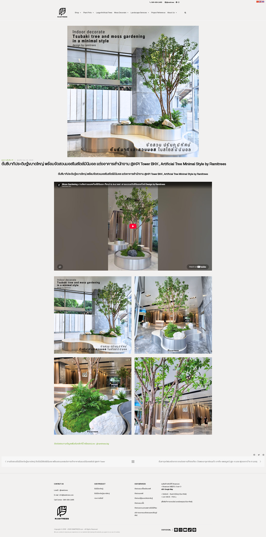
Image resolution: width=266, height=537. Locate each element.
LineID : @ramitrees (61, 490)
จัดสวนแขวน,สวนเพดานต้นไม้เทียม (146, 508)
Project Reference (158, 13)
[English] (260, 1)
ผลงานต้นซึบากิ (7, 160)
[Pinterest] (194, 530)
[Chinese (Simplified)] (257, 1)
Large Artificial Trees (104, 13)
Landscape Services (139, 13)
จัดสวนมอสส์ (139, 493)
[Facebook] (176, 530)
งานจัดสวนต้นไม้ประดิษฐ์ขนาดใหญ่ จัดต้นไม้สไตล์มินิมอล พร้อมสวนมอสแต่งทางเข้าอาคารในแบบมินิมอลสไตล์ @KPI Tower (56, 462)
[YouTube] (185, 530)
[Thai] (263, 1)
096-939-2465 (156, 2)
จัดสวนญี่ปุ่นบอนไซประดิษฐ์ (144, 498)
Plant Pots (87, 13)
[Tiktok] (190, 530)
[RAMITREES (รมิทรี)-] (62, 12)
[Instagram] (180, 530)
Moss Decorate (120, 13)
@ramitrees (170, 2)
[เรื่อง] (133, 461)
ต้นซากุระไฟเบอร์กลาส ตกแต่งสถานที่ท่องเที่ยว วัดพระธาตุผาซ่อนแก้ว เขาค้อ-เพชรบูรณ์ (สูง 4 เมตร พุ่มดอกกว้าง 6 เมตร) (208, 462)
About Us (171, 13)
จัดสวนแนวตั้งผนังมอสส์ (143, 489)
